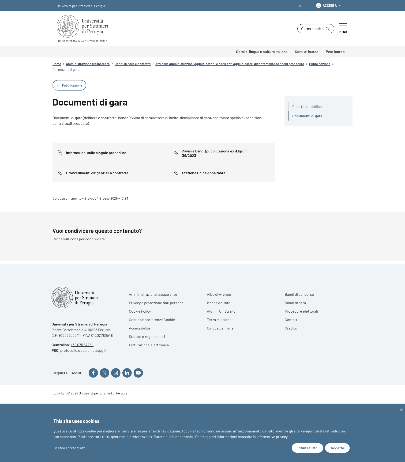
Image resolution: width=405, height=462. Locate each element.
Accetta (337, 448)
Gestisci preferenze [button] (69, 448)
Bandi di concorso (299, 294)
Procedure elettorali (301, 311)
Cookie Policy (140, 311)
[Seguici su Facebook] (93, 373)
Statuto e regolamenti (147, 336)
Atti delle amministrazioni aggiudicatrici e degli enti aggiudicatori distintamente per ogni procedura (229, 64)
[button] (303, 5)
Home (56, 64)
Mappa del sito (218, 302)
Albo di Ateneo (219, 294)
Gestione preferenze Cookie (152, 319)
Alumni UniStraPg (221, 311)
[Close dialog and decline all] (401, 406)
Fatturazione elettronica (149, 345)
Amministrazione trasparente (88, 64)
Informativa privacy (272, 436)
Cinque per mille (220, 328)
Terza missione (219, 319)
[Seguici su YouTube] (138, 373)
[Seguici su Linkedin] (127, 373)
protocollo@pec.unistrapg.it (83, 350)
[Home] (84, 28)
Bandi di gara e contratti (133, 64)
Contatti (291, 319)
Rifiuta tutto (307, 448)
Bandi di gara (295, 302)
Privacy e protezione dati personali (157, 302)
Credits (291, 328)
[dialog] (202, 433)
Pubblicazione (319, 64)
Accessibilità (139, 328)
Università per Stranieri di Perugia (81, 6)
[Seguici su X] (104, 373)
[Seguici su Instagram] (115, 373)
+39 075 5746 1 (82, 344)
